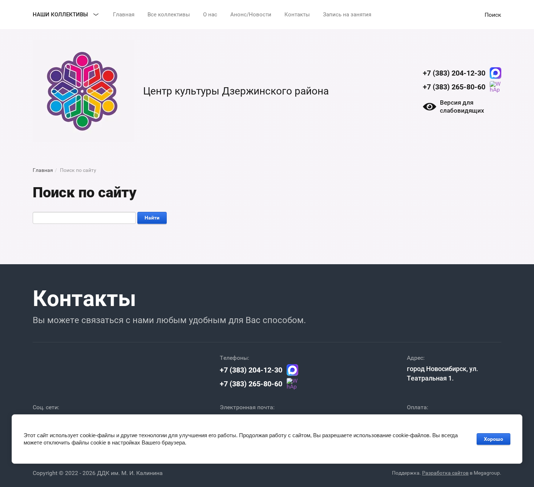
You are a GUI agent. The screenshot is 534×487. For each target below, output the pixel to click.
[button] (493, 14)
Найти (152, 218)
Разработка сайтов (445, 473)
